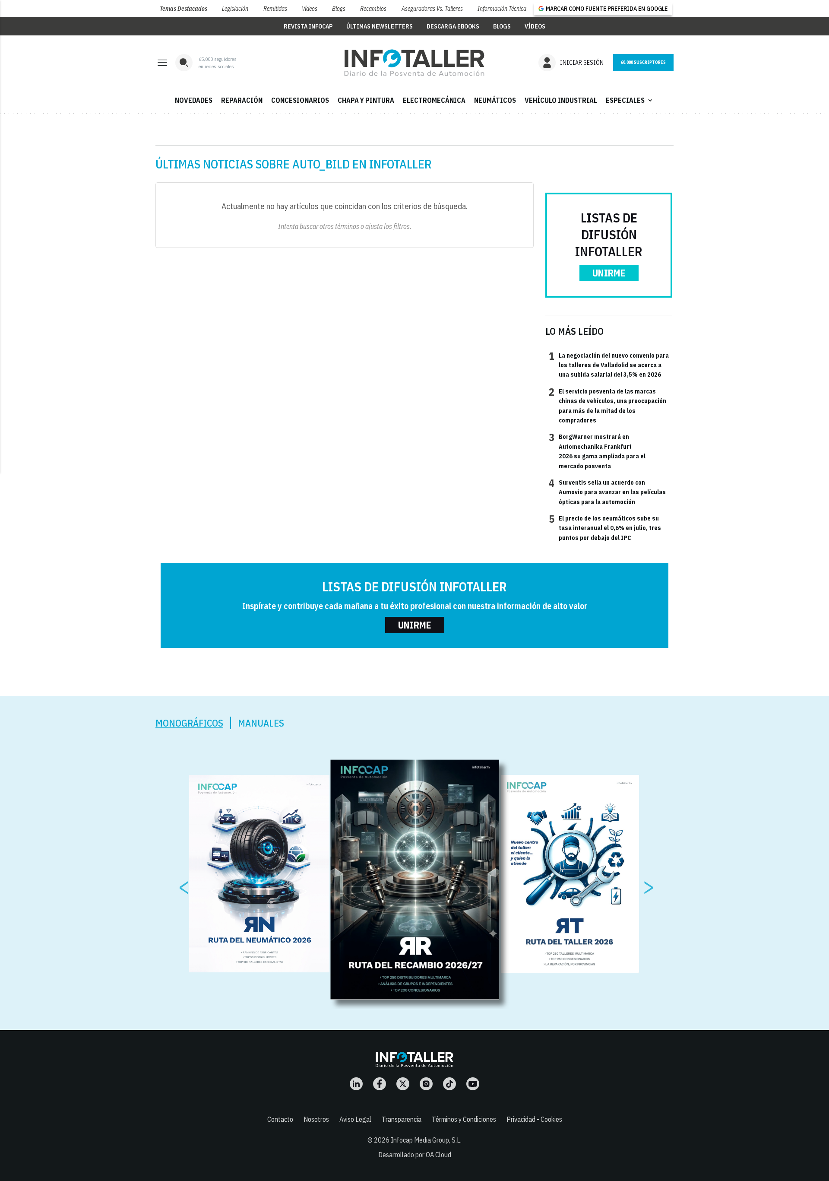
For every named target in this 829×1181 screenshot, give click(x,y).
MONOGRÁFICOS (189, 723)
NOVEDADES (193, 100)
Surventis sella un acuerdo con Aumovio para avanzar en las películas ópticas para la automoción (607, 492)
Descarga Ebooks (453, 26)
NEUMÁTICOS (495, 100)
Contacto (280, 1119)
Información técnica (502, 9)
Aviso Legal (355, 1119)
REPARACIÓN (242, 100)
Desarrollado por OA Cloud (414, 1154)
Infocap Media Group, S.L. (426, 1140)
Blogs (338, 9)
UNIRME (609, 273)
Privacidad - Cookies (534, 1119)
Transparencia (401, 1119)
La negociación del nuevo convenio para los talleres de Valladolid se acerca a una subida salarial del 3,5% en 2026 (609, 365)
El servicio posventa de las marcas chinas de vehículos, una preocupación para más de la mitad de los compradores (607, 405)
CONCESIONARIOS (300, 100)
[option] (415, 879)
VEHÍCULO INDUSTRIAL (561, 100)
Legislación (235, 9)
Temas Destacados (183, 9)
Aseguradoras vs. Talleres (432, 9)
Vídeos (309, 9)
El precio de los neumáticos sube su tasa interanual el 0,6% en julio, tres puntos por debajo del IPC (605, 528)
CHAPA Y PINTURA (366, 100)
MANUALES (261, 723)
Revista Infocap (308, 26)
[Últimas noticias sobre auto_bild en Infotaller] (414, 62)
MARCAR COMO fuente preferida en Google (607, 9)
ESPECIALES (630, 100)
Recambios (373, 9)
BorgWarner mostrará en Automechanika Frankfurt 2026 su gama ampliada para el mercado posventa (597, 451)
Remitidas (275, 9)
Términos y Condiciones (464, 1119)
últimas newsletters (379, 26)
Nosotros (316, 1119)
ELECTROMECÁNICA (434, 100)
